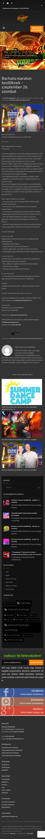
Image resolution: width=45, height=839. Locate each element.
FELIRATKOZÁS (36, 662)
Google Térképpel (18, 732)
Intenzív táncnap (15, 100)
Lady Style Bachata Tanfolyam (11, 756)
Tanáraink (5, 793)
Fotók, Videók (6, 790)
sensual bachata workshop (34, 338)
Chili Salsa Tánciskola (8, 802)
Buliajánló (5, 770)
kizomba (10, 615)
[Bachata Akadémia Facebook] (22, 692)
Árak (3, 787)
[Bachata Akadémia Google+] (22, 710)
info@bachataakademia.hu (23, 300)
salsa (8, 619)
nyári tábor (23, 615)
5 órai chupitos (10, 603)
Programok (5, 765)
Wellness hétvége (11, 586)
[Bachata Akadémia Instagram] (22, 701)
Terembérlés (6, 779)
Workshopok (25, 100)
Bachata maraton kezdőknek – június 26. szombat (19, 470)
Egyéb (7, 575)
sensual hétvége (13, 635)
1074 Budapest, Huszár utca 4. (14, 729)
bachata (12, 338)
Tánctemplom (6, 807)
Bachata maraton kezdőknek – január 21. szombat (19, 440)
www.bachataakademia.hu (19, 315)
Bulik (7, 572)
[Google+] (12, 3)
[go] (39, 487)
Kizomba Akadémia (8, 805)
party (33, 615)
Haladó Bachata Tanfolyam (10, 753)
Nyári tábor (9, 582)
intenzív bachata (21, 338)
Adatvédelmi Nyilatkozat (10, 816)
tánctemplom (28, 635)
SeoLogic (30, 833)
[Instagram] (7, 3)
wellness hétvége (15, 639)
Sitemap (12, 833)
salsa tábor (20, 619)
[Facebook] (3, 3)
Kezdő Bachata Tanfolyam (10, 747)
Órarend (4, 785)
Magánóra (5, 782)
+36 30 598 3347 (24, 8)
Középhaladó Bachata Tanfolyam (12, 750)
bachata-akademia (9, 98)
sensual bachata (34, 620)
